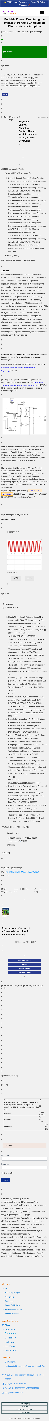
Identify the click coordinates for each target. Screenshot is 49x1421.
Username (5, 1155)
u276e (16, 578)
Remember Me (8, 1173)
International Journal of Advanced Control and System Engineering (16, 931)
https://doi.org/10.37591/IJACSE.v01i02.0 (22, 872)
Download (7, 494)
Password (5, 1164)
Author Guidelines (12, 1305)
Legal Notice (10, 1346)
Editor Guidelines (12, 1314)
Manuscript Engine (12, 1293)
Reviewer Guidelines (13, 1309)
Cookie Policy (10, 1338)
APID (7, 1288)
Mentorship (9, 1297)
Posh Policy (10, 1342)
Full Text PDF (35, 491)
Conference (9, 1301)
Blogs (7, 1325)
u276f (29, 578)
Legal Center (10, 1329)
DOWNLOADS (11, 1350)
